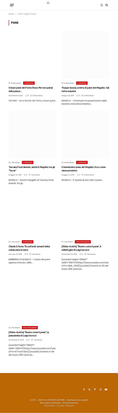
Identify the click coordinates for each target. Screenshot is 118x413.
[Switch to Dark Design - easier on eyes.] (102, 5)
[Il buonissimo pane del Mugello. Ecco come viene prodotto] (85, 135)
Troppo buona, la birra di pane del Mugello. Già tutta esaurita (85, 89)
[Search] (106, 5)
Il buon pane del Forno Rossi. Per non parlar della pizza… (31, 89)
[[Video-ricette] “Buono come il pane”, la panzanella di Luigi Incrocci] (32, 300)
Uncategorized (83, 242)
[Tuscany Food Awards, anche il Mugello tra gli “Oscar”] (32, 135)
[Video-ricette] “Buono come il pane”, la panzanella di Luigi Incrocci (29, 334)
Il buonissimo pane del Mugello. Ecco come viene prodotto (84, 168)
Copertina (29, 83)
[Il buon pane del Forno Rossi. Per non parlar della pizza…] (32, 55)
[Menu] (12, 5)
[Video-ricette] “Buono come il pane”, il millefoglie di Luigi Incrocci (81, 248)
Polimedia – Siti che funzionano (65, 403)
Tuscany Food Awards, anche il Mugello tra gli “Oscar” (32, 168)
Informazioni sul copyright (77, 400)
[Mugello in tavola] (59, 5)
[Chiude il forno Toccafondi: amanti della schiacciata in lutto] (32, 214)
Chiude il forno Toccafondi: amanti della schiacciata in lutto (29, 248)
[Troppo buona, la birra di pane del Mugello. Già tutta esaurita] (85, 55)
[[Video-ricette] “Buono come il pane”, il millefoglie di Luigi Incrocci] (85, 214)
